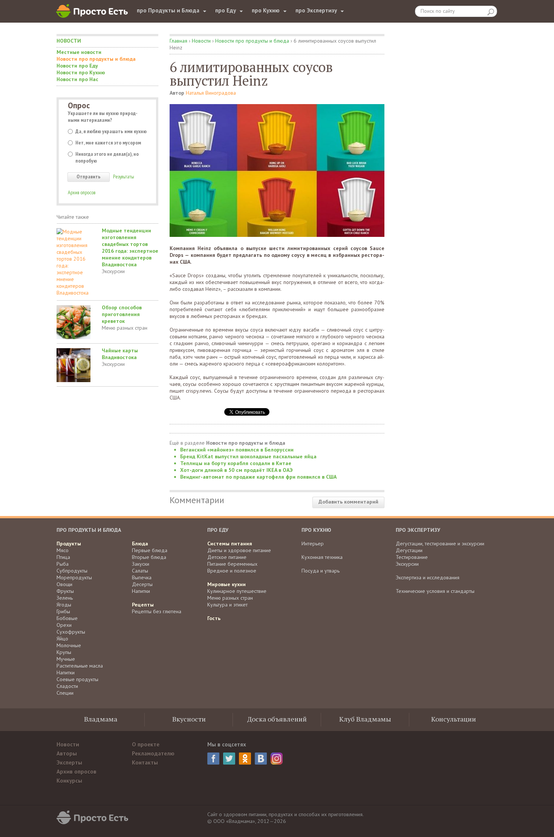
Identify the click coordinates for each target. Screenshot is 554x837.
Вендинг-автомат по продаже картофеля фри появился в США (258, 476)
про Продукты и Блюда (168, 10)
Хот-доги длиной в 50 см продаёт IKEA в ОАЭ (236, 470)
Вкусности (189, 719)
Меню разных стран (124, 327)
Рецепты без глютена (156, 611)
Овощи (64, 584)
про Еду (225, 10)
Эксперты (69, 762)
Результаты (123, 176)
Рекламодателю (153, 753)
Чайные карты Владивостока (120, 354)
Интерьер (312, 543)
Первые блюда (149, 550)
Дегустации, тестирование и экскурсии (440, 543)
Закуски (140, 564)
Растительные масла (80, 665)
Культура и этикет (227, 604)
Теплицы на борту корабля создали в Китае (235, 463)
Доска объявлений (277, 719)
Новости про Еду (77, 65)
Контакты (145, 762)
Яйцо (62, 638)
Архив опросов (81, 192)
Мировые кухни (226, 584)
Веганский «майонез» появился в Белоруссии (237, 449)
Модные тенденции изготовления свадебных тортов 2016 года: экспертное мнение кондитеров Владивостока (130, 247)
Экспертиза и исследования (427, 577)
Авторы (67, 753)
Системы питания (229, 543)
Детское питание (226, 557)
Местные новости (79, 52)
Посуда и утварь (320, 570)
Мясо (63, 550)
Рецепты (143, 604)
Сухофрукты (71, 631)
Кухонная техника (322, 557)
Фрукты (65, 591)
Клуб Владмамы (365, 719)
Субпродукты (72, 570)
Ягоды (64, 604)
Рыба (63, 564)
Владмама (100, 719)
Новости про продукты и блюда (96, 58)
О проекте (145, 744)
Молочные (69, 645)
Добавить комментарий (348, 501)
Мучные (66, 659)
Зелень (65, 597)
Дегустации (409, 550)
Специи (65, 693)
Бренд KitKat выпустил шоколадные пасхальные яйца (248, 456)
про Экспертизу (316, 10)
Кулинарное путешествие (236, 591)
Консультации (453, 719)
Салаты (140, 570)
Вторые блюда (149, 557)
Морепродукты (74, 577)
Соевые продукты (77, 679)
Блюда (140, 543)
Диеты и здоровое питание (239, 550)
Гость (213, 618)
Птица (63, 557)
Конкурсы (69, 780)
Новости (69, 40)
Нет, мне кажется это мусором (108, 142)
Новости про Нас (77, 79)
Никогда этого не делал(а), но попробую (107, 157)
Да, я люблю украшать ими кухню (111, 131)
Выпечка (142, 577)
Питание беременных (232, 564)
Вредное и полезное (231, 570)
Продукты (69, 543)
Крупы (64, 652)
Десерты (142, 584)
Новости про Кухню (81, 72)
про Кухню (266, 10)
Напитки (66, 672)
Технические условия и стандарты (435, 591)
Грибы (63, 611)
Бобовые (67, 618)
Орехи (64, 625)
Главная (178, 40)
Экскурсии (113, 271)
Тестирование (412, 557)
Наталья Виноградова (211, 92)
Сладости (67, 686)
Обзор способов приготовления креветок (122, 314)
